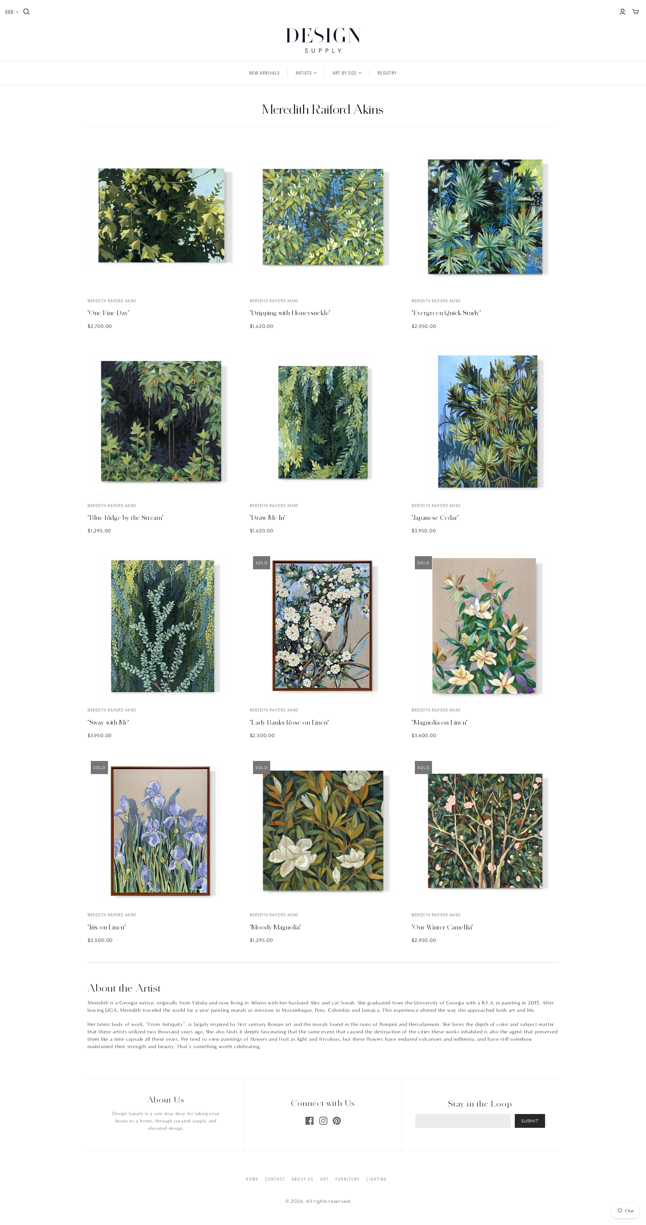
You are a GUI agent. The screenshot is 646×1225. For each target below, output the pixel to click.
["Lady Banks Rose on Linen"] (323, 626)
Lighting (376, 1179)
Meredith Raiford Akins (111, 301)
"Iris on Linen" (106, 927)
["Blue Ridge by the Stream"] (161, 421)
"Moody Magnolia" (275, 927)
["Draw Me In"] (323, 421)
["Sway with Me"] (161, 626)
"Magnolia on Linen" (439, 722)
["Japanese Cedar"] (485, 421)
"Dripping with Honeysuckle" (290, 312)
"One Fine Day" (108, 312)
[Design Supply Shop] (323, 40)
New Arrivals (264, 73)
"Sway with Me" (108, 722)
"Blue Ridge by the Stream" (125, 517)
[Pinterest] (337, 1121)
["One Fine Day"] (161, 216)
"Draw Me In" (268, 517)
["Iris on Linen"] (161, 831)
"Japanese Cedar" (435, 517)
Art (324, 1179)
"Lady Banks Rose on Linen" (289, 722)
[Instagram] (323, 1121)
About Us (303, 1179)
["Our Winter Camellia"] (485, 831)
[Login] (622, 11)
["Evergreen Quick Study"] (485, 216)
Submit (530, 1120)
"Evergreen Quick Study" (446, 312)
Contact (275, 1179)
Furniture (347, 1179)
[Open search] (26, 11)
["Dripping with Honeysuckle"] (323, 216)
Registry (387, 73)
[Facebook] (310, 1121)
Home (252, 1179)
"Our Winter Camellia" (442, 927)
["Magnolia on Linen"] (485, 626)
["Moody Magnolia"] (323, 831)
